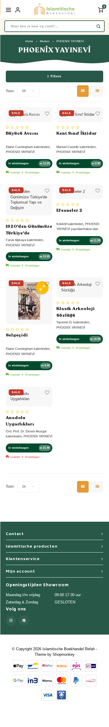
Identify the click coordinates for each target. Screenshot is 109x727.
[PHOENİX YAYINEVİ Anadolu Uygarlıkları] (29, 396)
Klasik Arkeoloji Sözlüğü (75, 312)
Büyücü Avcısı (22, 133)
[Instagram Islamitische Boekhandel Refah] (11, 621)
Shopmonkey (64, 654)
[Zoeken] (98, 26)
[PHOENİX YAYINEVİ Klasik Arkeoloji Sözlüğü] (79, 287)
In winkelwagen (18, 163)
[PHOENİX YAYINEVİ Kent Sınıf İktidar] (79, 114)
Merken (45, 41)
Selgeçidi (17, 335)
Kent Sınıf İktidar (76, 133)
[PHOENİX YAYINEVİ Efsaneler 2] (79, 191)
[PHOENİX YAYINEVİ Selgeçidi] (29, 300)
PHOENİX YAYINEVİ (70, 41)
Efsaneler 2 (69, 210)
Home (29, 41)
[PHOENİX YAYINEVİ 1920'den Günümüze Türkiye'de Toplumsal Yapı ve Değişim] (29, 199)
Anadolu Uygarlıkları (20, 421)
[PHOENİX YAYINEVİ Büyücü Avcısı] (29, 114)
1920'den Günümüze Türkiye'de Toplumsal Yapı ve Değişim (29, 229)
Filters (56, 76)
